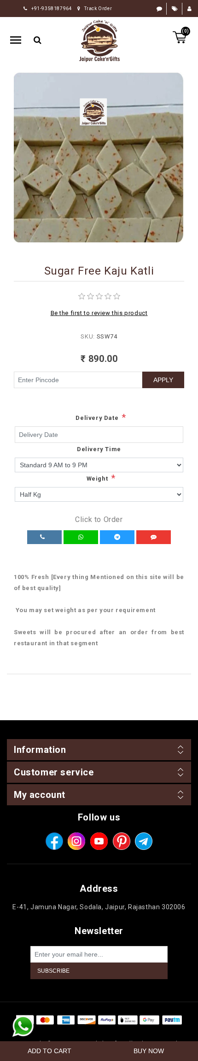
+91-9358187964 (51, 8)
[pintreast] (121, 841)
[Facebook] (54, 841)
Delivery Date (97, 417)
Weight (97, 478)
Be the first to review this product (99, 313)
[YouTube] (99, 841)
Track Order (98, 8)
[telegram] (143, 841)
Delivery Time (99, 449)
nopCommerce (116, 1031)
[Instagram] (76, 841)
